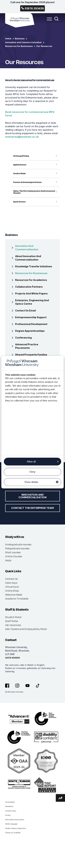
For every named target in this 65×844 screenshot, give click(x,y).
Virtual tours (12, 586)
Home (8, 38)
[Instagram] (17, 686)
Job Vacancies (13, 625)
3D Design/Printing (21, 156)
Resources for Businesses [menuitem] (31, 273)
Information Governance (14, 819)
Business (19, 38)
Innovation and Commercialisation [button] (32, 496)
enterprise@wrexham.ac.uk (22, 136)
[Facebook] (7, 686)
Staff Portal (11, 621)
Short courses (12, 552)
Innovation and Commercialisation (23, 42)
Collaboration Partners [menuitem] (29, 286)
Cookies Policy (10, 811)
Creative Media (19, 173)
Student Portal (13, 617)
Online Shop (12, 590)
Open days (11, 582)
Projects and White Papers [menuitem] (31, 293)
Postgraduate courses (17, 548)
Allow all (31, 461)
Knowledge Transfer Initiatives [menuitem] (33, 266)
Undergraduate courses (18, 544)
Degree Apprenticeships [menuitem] (30, 330)
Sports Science (19, 202)
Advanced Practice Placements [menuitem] (26, 346)
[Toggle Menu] (48, 21)
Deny (33, 471)
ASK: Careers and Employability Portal (26, 629)
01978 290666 (12, 657)
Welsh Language (11, 824)
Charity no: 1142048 (12, 832)
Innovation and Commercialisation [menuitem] (26, 247)
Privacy (8, 815)
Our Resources (44, 46)
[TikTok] (38, 686)
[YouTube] (28, 686)
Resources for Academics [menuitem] (31, 280)
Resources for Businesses (19, 46)
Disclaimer (9, 806)
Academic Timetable (16, 598)
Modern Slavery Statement (15, 828)
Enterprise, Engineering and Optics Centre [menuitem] (32, 302)
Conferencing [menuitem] (23, 337)
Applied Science (19, 165)
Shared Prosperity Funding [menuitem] (31, 354)
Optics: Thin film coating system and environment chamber (34, 192)
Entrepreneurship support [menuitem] (30, 317)
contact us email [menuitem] (25, 310)
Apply (8, 560)
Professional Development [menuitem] (31, 324)
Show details (31, 482)
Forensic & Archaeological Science (27, 182)
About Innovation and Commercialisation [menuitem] (28, 258)
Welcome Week (13, 594)
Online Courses (13, 556)
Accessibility (10, 802)
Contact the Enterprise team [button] (32, 508)
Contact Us (11, 578)
